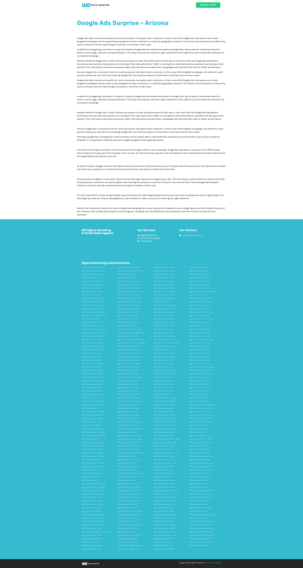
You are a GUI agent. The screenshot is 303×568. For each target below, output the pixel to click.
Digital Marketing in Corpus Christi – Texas (200, 497)
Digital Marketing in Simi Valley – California (129, 360)
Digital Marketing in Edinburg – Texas (91, 281)
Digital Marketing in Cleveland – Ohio (127, 504)
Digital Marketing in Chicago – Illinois (91, 549)
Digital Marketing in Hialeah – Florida (127, 463)
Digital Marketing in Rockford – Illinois (163, 391)
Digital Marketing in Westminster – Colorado (129, 329)
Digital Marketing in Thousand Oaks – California (130, 356)
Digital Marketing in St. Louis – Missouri (128, 490)
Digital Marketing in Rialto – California (199, 284)
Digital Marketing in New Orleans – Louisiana (165, 504)
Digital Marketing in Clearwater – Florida (92, 339)
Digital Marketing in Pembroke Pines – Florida (165, 415)
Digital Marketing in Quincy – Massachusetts (94, 274)
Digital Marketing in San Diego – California (200, 542)
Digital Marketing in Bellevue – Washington (129, 398)
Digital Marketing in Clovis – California (199, 350)
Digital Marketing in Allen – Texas (197, 295)
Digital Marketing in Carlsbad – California (200, 329)
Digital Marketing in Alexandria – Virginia (164, 404)
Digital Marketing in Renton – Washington (129, 288)
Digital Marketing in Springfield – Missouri (200, 415)
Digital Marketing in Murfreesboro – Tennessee (201, 408)
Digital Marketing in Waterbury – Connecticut (93, 326)
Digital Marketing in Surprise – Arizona (92, 398)
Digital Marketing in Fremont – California (164, 466)
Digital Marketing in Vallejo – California (199, 353)
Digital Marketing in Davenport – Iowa (199, 271)
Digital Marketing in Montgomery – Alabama (93, 446)
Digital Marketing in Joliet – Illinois (198, 398)
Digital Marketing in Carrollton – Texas (163, 367)
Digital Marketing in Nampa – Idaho (91, 295)
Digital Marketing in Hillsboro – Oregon (163, 295)
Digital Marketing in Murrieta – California (128, 322)
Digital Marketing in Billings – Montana (92, 343)
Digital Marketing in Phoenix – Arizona (163, 545)
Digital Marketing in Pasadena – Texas (163, 394)
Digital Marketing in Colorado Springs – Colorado (201, 514)
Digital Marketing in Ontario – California (128, 425)
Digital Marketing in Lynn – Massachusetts (93, 271)
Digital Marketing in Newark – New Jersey (128, 494)
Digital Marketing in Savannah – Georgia (92, 391)
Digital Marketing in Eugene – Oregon (91, 422)
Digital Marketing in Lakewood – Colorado (128, 408)
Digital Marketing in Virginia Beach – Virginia (129, 514)
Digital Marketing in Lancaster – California (93, 418)
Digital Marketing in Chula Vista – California (164, 483)
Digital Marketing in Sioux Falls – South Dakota (130, 439)
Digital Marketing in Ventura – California (199, 308)
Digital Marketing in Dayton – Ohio (162, 377)
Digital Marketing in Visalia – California (199, 384)
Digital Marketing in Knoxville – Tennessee (200, 435)
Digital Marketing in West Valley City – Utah (164, 380)
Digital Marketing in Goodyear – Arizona (92, 277)
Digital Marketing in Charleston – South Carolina (130, 401)
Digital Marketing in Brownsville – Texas (163, 432)
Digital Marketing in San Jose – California (128, 542)
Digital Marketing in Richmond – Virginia (128, 466)
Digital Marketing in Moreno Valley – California (201, 456)
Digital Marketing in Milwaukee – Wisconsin (93, 525)
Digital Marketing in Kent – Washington (92, 370)
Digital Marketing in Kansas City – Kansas (128, 404)
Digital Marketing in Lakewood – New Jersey (93, 380)
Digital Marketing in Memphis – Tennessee (164, 525)
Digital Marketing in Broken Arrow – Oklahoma (94, 336)
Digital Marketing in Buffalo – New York (128, 483)
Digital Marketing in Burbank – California (200, 288)
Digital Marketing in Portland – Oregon (127, 528)
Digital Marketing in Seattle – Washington (129, 535)
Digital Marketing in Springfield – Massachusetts (202, 404)
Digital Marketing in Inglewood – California (164, 288)
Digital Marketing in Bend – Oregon (127, 277)
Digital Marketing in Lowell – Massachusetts (165, 326)
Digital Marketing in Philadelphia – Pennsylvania (130, 545)
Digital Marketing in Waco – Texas (198, 380)
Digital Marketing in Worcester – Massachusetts (130, 453)
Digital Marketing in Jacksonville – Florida (200, 538)
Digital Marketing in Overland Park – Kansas (93, 442)
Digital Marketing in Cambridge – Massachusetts (131, 339)
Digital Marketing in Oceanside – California (200, 418)
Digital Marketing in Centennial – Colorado (164, 298)
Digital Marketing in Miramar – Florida (128, 370)
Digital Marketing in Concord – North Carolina (93, 305)
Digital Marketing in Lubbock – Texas (163, 477)
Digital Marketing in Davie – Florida (91, 288)
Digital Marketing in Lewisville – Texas (92, 322)
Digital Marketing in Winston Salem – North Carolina (131, 473)
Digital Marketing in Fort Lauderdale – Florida (93, 429)
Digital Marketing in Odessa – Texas (91, 319)
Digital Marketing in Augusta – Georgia (163, 446)
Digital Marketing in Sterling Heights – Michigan (202, 367)
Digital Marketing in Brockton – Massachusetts (130, 291)
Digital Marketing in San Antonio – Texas (92, 545)
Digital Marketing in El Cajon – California (92, 291)
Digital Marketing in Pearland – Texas (163, 360)
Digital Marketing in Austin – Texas (91, 542)
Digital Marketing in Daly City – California (163, 274)
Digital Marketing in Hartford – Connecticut (129, 346)
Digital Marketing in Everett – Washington (129, 312)
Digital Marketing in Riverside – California (164, 497)
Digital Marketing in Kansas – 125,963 (199, 356)
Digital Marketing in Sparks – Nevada (163, 308)
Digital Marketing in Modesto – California (200, 459)
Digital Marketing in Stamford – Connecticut (165, 374)
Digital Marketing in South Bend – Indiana (129, 284)
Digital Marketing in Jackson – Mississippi (164, 398)
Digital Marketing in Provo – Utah (197, 326)
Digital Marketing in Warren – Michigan (128, 380)
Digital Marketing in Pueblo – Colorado (199, 315)
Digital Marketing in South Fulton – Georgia (164, 305)
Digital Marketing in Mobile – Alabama (128, 432)
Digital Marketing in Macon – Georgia (162, 408)
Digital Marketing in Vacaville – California (199, 281)
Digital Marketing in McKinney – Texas (163, 449)
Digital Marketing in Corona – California (128, 411)
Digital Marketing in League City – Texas (163, 332)
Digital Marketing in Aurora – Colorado (91, 507)
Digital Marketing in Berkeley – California (164, 339)
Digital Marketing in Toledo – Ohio (90, 480)
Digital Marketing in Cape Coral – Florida (199, 449)
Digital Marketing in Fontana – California (163, 456)
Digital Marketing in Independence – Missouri (130, 350)
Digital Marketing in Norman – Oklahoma (200, 363)
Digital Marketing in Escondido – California (93, 401)
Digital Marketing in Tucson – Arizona (127, 521)
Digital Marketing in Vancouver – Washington (129, 435)
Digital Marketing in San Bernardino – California (201, 463)
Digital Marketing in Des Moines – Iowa (92, 459)
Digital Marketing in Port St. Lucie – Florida (164, 459)
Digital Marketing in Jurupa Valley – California (129, 298)
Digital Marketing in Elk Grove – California (164, 425)
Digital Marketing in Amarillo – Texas (198, 446)
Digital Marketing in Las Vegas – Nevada (163, 528)
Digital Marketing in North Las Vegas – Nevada (94, 483)
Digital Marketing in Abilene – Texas (91, 356)
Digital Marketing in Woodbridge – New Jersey (94, 284)
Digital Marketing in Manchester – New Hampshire (131, 332)
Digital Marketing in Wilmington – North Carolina (166, 343)
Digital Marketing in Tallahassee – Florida (200, 439)
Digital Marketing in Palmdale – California (92, 415)
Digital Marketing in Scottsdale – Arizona (200, 470)
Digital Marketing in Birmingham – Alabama (200, 442)
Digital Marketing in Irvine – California (199, 494)
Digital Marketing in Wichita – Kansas (163, 507)
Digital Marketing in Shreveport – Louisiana (164, 429)
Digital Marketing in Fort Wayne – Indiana (200, 477)
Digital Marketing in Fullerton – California (128, 384)
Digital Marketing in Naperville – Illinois (199, 394)
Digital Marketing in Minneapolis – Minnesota (130, 511)
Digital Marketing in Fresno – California (163, 521)
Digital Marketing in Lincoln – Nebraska (92, 490)
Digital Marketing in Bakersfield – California (200, 507)
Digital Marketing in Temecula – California (164, 312)
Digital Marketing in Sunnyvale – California (93, 404)
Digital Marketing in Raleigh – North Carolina (165, 514)
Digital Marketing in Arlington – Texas (127, 507)
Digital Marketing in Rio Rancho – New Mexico (165, 291)
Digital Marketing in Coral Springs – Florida (129, 367)
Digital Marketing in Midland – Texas (91, 367)
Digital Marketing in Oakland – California (163, 511)
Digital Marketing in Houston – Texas (198, 545)
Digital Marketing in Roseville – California (164, 401)
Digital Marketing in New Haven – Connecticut (165, 370)
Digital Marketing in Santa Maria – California (129, 308)
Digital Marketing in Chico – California (199, 277)
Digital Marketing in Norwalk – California (92, 267)
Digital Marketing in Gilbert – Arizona (198, 480)
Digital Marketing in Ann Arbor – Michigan (200, 346)
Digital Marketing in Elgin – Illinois (127, 326)
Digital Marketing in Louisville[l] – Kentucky (200, 525)
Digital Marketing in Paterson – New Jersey (93, 411)
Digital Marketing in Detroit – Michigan (92, 528)
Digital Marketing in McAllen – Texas (162, 387)
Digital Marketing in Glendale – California (164, 435)
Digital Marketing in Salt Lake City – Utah (128, 446)
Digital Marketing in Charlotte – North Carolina (201, 535)
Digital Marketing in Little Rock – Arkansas (129, 449)
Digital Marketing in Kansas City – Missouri (164, 518)
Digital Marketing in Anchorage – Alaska (163, 487)
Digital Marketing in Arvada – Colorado (91, 353)
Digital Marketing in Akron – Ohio (197, 432)
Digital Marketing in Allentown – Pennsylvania (165, 356)
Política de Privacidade (212, 563)
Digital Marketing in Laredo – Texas (91, 477)
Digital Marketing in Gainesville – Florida (92, 384)
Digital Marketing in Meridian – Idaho (91, 360)
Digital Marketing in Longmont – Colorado (164, 267)
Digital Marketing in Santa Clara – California (129, 363)
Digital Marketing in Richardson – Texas (128, 336)
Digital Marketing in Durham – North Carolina (129, 487)
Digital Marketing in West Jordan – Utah (199, 336)
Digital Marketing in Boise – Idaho (126, 470)
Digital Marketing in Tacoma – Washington (93, 463)
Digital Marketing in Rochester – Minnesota (164, 346)
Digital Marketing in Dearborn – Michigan (128, 305)
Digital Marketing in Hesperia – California (164, 271)
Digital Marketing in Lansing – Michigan (163, 319)
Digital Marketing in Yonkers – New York (199, 453)
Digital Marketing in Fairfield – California (199, 343)
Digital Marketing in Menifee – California (128, 295)
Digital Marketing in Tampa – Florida (198, 504)
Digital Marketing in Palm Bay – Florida (163, 350)
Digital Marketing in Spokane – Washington (200, 466)
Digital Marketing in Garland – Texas (162, 470)
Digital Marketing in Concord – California (163, 353)
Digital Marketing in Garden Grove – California (129, 418)
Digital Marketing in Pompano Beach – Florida (94, 315)
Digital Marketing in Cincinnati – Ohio (163, 494)
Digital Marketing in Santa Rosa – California (164, 422)
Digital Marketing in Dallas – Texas (162, 542)
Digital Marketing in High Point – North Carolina (94, 329)
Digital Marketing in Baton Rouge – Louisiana (165, 463)
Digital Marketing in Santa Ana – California (129, 497)
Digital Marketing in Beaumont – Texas (128, 319)
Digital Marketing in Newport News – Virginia (93, 432)
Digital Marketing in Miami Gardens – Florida (201, 312)
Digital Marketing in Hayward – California (163, 411)
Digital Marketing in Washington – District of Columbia (96, 531)
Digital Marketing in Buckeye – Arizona (199, 274)
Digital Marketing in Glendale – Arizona (92, 473)
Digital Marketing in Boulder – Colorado (163, 284)
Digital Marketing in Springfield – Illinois (200, 322)
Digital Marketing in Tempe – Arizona (198, 429)
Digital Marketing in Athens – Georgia (163, 363)
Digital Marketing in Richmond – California (200, 332)
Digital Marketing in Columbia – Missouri (92, 363)
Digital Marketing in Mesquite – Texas (127, 391)
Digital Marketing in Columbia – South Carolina (130, 377)
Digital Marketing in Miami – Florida (198, 511)
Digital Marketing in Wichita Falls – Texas (164, 281)
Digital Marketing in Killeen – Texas (91, 408)
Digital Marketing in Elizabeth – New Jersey (200, 370)
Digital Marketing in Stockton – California (128, 501)
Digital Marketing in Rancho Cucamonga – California (131, 422)
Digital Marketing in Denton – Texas (198, 391)
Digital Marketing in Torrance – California (128, 387)
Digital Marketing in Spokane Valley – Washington (202, 291)
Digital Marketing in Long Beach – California (93, 514)
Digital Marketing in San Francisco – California (165, 535)
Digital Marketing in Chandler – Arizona (199, 483)
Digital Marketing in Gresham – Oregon (163, 322)
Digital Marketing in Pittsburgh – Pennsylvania (201, 490)
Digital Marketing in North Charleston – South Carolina (132, 343)
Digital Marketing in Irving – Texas (198, 473)
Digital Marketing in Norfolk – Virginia (91, 470)
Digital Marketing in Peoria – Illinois (162, 315)
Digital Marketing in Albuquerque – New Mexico (201, 521)
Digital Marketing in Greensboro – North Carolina (166, 490)
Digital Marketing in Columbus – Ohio (127, 538)
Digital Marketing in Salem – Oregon (91, 425)
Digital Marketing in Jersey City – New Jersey (93, 487)
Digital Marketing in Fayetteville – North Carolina (166, 453)
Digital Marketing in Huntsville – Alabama (129, 459)
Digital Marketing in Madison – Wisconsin (164, 480)
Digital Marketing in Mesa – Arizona (198, 518)
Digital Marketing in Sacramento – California (93, 521)
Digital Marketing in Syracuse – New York (200, 387)
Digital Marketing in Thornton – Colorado (163, 384)
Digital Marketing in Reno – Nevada (127, 480)
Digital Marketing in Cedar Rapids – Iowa (199, 374)
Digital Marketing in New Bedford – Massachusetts (131, 271)
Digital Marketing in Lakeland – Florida (92, 332)
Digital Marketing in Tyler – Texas (161, 302)
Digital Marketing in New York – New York (163, 549)
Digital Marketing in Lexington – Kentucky (93, 501)
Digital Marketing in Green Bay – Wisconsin (200, 298)
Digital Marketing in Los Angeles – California (129, 549)
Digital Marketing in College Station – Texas (93, 346)
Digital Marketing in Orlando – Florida (91, 497)
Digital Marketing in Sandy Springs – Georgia (129, 302)
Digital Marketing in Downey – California (128, 315)
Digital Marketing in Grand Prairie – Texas (128, 442)
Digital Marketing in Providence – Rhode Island (94, 435)
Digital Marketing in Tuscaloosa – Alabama (129, 267)
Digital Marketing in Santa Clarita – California (93, 466)
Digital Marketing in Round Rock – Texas (128, 353)
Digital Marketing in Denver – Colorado (92, 535)
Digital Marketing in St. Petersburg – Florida (129, 477)
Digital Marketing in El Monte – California (92, 298)
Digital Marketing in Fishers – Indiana (127, 274)
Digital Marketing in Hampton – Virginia (199, 377)
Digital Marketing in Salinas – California (199, 411)
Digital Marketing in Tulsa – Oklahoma (92, 511)
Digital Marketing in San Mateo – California (164, 277)
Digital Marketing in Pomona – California (128, 394)
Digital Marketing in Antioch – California (163, 329)
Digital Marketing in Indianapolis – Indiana (93, 538)
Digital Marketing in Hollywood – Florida (199, 401)
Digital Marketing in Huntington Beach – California (166, 439)
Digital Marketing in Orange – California (92, 377)
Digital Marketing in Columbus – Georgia (92, 453)
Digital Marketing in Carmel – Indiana (199, 267)
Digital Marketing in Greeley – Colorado (199, 305)
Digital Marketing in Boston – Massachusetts (201, 528)
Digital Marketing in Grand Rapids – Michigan (165, 442)
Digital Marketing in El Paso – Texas (127, 531)
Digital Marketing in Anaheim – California (92, 504)
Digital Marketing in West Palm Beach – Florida (201, 339)
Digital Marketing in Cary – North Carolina (200, 422)
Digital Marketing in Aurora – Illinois (198, 425)
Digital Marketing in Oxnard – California (92, 449)
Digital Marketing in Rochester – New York (93, 456)
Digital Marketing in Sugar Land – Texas (92, 308)
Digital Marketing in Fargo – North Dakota (200, 360)
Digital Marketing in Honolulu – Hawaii (199, 501)
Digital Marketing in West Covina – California (93, 302)
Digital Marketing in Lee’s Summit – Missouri (130, 281)
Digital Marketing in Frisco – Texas (127, 456)
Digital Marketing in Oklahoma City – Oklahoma (201, 531)
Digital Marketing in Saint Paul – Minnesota (93, 494)
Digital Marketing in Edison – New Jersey (199, 302)
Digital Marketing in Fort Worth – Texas (163, 538)
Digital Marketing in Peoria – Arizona (91, 439)
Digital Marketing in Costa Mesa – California (93, 312)
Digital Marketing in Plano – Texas (198, 487)
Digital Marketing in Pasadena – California (92, 374)
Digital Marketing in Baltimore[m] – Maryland (130, 525)
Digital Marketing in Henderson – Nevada (164, 501)
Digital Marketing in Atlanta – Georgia (127, 518)
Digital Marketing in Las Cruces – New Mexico (201, 319)
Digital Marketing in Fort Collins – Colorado (129, 415)
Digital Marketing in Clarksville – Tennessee (164, 418)
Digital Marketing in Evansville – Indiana (164, 336)
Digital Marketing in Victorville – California (129, 374)
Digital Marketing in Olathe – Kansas (91, 387)
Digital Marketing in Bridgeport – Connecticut (94, 394)
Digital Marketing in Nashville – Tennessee (164, 531)
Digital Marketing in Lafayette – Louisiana (92, 350)
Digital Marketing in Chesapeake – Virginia (164, 473)
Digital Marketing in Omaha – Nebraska (92, 518)
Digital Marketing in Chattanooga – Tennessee (129, 429)
